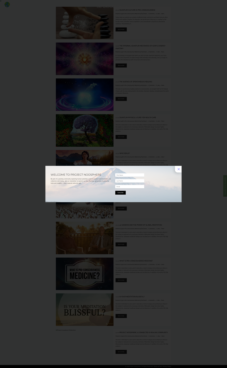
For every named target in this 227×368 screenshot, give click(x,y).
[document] (113, 184)
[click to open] (178, 169)
